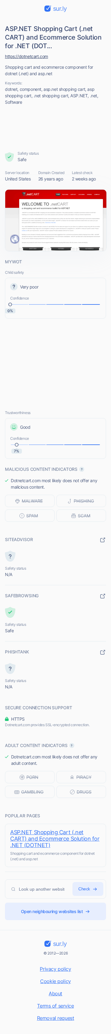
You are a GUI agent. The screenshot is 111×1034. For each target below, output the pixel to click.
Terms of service (55, 1006)
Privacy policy (55, 969)
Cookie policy (55, 981)
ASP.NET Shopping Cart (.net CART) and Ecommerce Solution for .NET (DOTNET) (55, 838)
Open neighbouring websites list (52, 911)
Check (84, 888)
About (55, 993)
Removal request (55, 1018)
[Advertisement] (55, 128)
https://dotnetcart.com (26, 56)
